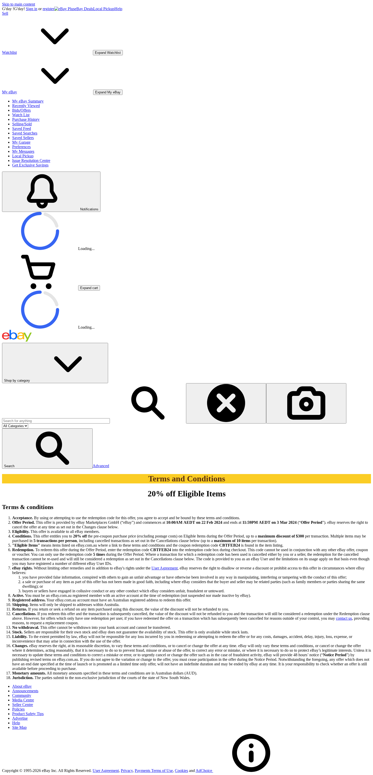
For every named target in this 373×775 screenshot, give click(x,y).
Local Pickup (103, 9)
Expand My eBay (108, 92)
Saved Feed (21, 128)
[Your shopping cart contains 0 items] (40, 287)
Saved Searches (24, 133)
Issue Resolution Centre (31, 160)
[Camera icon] (306, 403)
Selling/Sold (22, 124)
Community (21, 695)
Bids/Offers (21, 110)
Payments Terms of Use (154, 770)
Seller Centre (22, 704)
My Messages (23, 151)
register (48, 9)
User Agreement (164, 568)
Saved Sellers (23, 138)
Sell (5, 13)
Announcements (25, 691)
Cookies (181, 770)
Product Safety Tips (28, 714)
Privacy (127, 770)
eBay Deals (84, 9)
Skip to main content (18, 4)
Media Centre (23, 700)
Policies (18, 709)
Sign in (31, 9)
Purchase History (26, 119)
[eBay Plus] (64, 9)
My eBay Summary (28, 101)
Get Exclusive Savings (30, 165)
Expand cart (89, 288)
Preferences (21, 147)
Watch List (20, 115)
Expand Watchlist (108, 53)
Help (118, 9)
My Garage (21, 142)
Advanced (101, 466)
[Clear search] (226, 403)
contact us (344, 618)
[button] (47, 448)
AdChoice (204, 770)
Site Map (19, 727)
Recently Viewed (26, 106)
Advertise (20, 718)
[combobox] (56, 421)
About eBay (22, 686)
